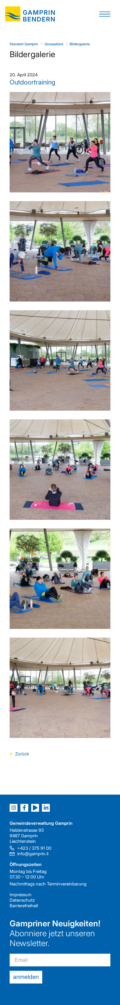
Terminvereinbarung (67, 884)
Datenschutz (22, 900)
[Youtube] (35, 808)
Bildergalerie (80, 44)
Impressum (20, 894)
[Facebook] (24, 808)
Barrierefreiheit (24, 905)
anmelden (26, 976)
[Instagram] (13, 808)
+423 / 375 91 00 (34, 848)
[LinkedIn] (46, 808)
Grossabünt (54, 44)
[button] (104, 14)
